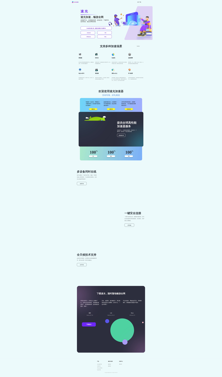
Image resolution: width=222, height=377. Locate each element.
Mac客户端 (99, 369)
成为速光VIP (121, 135)
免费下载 (82, 183)
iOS (105, 32)
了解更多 (138, 46)
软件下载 (139, 2)
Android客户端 (99, 364)
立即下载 (82, 264)
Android (89, 32)
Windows (89, 36)
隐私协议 (109, 364)
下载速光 (88, 324)
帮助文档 (120, 364)
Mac (105, 36)
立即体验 (129, 225)
